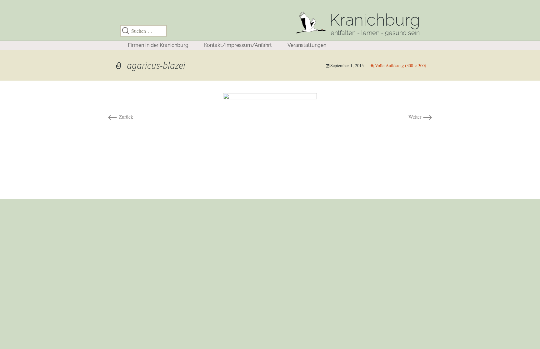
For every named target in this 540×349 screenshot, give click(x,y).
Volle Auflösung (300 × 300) (400, 65)
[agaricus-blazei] (270, 139)
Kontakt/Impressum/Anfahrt (238, 45)
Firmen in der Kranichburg (158, 45)
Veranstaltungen (307, 45)
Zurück (120, 116)
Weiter (420, 116)
